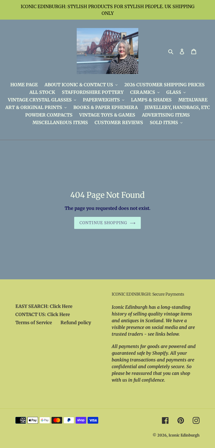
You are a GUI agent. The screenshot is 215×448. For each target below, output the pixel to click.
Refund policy (75, 322)
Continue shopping (103, 222)
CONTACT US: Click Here (42, 314)
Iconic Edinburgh (184, 435)
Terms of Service (33, 322)
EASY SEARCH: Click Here (44, 306)
